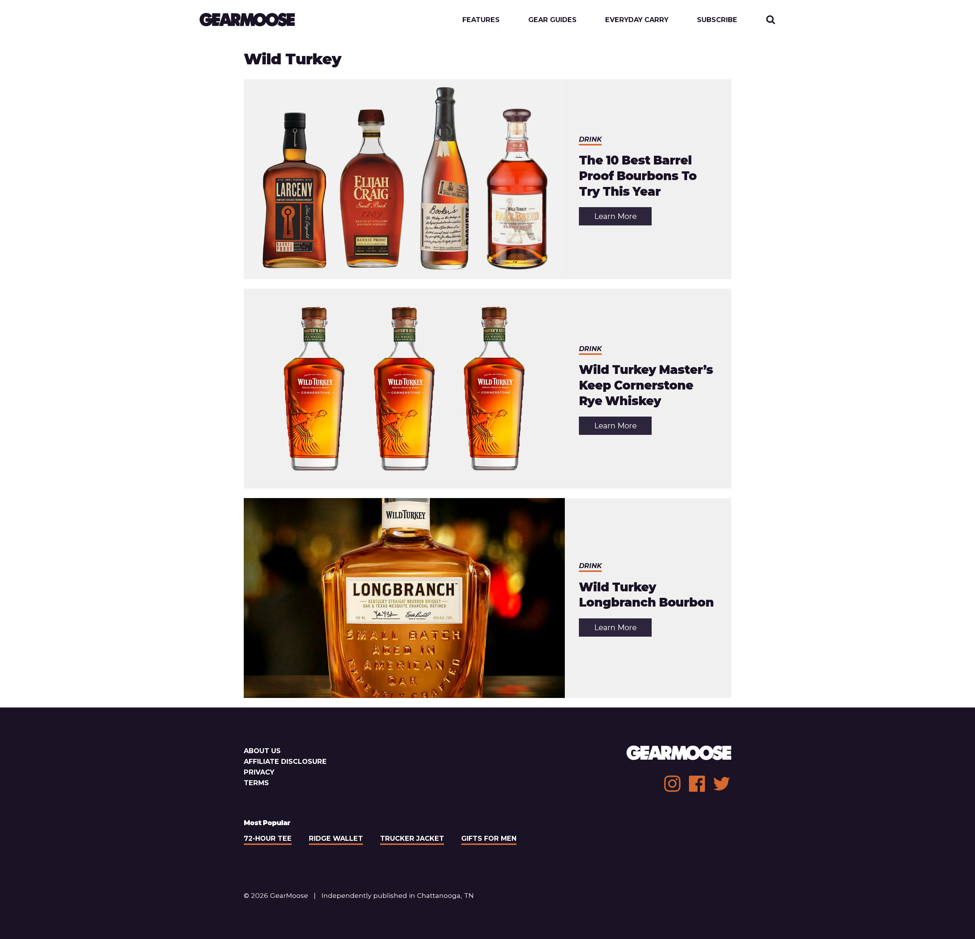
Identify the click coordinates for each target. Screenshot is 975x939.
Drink (590, 139)
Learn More (623, 218)
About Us (262, 751)
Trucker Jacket (412, 838)
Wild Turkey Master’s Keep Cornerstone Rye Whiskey (646, 385)
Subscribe (717, 19)
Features (481, 19)
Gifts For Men (488, 838)
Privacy (259, 772)
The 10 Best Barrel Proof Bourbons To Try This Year (638, 175)
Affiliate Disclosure (285, 761)
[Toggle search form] (770, 19)
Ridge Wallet (336, 838)
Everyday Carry (636, 19)
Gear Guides (552, 19)
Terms (256, 783)
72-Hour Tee (268, 838)
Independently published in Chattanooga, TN (397, 895)
